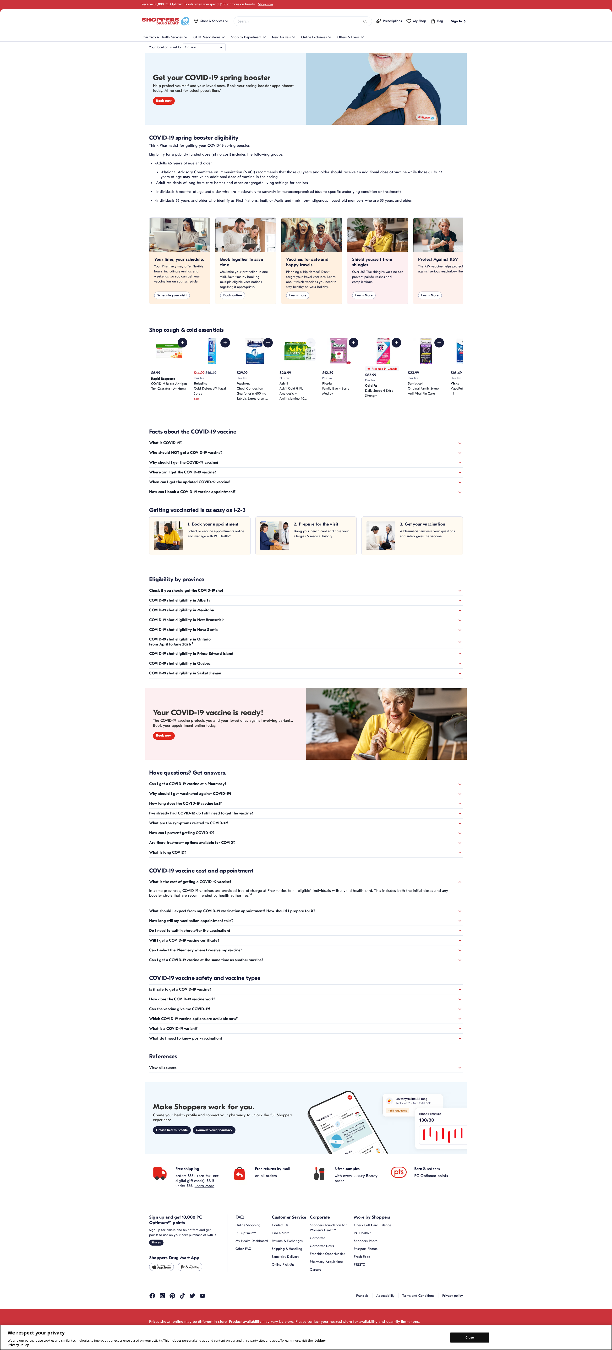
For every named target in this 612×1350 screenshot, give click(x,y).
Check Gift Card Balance (372, 1225)
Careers (315, 1270)
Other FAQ (243, 1249)
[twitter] (192, 1296)
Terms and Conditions (418, 1296)
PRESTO (359, 1265)
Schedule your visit (172, 295)
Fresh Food (362, 1257)
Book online (232, 295)
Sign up (156, 1242)
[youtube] (202, 1296)
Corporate (317, 1238)
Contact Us (280, 1225)
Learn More (363, 295)
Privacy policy (452, 1296)
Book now (164, 101)
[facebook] (152, 1296)
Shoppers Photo (365, 1241)
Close (469, 1337)
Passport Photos (365, 1249)
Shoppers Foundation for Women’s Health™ (328, 1227)
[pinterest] (172, 1296)
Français (362, 1296)
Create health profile (172, 1130)
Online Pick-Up (283, 1265)
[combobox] (303, 21)
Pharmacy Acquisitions (326, 1262)
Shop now (265, 4)
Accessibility (385, 1296)
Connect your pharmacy (214, 1130)
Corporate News (322, 1246)
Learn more (297, 295)
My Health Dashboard (251, 1241)
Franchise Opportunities (327, 1254)
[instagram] (162, 1296)
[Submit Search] (365, 21)
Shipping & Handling (287, 1249)
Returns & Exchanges (287, 1241)
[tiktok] (182, 1296)
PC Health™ (362, 1233)
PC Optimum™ (246, 1233)
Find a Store (281, 1233)
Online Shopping (247, 1225)
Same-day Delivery (285, 1257)
